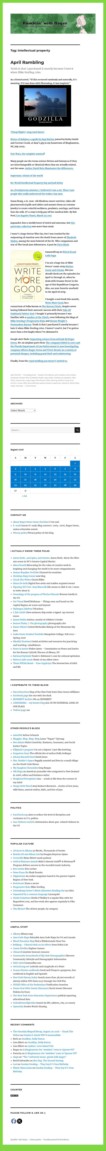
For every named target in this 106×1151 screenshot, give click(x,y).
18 (35, 479)
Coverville (18, 858)
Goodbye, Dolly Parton (33, 1038)
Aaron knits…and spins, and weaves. (31, 558)
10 (25, 474)
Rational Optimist (22, 656)
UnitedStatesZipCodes (24, 1003)
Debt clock (18, 963)
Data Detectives (21, 692)
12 (45, 474)
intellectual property (62, 378)
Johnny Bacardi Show (24, 757)
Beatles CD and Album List (26, 854)
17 (25, 479)
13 (55, 474)
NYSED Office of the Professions (29, 984)
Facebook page (20, 695)
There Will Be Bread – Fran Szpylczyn (32, 663)
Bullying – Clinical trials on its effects (32, 944)
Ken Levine (19, 868)
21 (65, 479)
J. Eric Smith (19, 612)
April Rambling (27, 62)
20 (55, 479)
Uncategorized (29, 375)
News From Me (20, 872)
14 (65, 474)
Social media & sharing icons (38, 1149)
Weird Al (65, 383)
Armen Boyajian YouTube (26, 572)
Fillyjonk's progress (23, 749)
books (40, 375)
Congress (14, 378)
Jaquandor (20, 380)
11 (35, 474)
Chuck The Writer (22, 579)
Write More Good (54, 302)
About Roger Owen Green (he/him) (31, 522)
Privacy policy (20, 533)
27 (55, 485)
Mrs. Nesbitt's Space (23, 760)
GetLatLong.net (21, 966)
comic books (59, 375)
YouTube (19, 386)
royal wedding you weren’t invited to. (48, 361)
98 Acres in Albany (22, 850)
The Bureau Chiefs (51, 306)
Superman (56, 383)
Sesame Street (45, 383)
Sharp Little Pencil (22, 786)
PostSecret (18, 883)
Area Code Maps (21, 937)
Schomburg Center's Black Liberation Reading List (39, 890)
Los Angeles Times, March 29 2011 (34, 215)
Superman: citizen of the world (26, 175)
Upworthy (18, 1006)
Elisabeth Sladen (37, 378)
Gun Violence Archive (24, 822)
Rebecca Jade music (23, 659)
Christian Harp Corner (24, 576)
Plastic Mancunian (22, 1068)
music (19, 383)
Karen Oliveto (20, 627)
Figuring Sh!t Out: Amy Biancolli (29, 587)
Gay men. (58, 193)
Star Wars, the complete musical (27, 153)
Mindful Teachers (22, 641)
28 (65, 485)
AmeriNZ (17, 735)
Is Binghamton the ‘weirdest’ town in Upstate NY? (49, 1049)
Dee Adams (18, 742)
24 (25, 485)
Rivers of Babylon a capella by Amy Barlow (32, 139)
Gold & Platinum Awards (25, 861)
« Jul (24, 496)
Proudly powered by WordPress (56, 1140)
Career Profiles (20, 948)
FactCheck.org (20, 814)
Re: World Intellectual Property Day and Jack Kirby (36, 183)
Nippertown (19, 876)
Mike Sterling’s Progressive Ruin (27, 321)
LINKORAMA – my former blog (29, 703)
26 (45, 485)
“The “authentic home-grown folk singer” (44, 1057)
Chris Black (63, 244)
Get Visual (18, 601)
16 (15, 479)
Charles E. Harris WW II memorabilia (41, 1035)
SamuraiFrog (33, 383)
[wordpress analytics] (45, 1095)
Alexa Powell (19, 565)
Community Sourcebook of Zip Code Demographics (39, 955)
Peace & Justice (20, 648)
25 (35, 485)
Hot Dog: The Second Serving (48, 1060)
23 (15, 485)
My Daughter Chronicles (25, 768)
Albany (16, 933)
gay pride (49, 378)
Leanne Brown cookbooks (26, 970)
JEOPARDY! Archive (23, 699)
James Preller (19, 619)
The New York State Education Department (35, 995)
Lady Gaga (30, 380)
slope (15, 1057)
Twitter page (19, 710)
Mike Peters (40, 380)
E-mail (16, 525)
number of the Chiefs (37, 317)
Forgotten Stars (21, 753)
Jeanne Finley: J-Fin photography (30, 623)
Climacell (17, 952)
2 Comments (30, 386)
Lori (15, 1064)
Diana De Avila (20, 583)
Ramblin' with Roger (19, 1140)
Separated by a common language (30, 894)
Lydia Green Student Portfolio (28, 634)
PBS (25, 383)
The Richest (19, 908)
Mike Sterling (51, 380)
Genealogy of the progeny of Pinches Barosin (36, 594)
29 (75, 485)
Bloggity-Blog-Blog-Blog (26, 738)
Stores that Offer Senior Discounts (30, 988)
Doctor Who (24, 378)
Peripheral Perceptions (24, 778)
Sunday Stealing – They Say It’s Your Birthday (44, 1064)
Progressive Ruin (21, 887)
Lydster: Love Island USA (40, 1046)
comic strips (71, 375)
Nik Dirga (18, 771)
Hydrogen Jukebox (22, 608)
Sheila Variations (22, 898)
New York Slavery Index (25, 977)
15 (75, 474)
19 (45, 479)
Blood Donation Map (23, 941)
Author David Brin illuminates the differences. (49, 168)
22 (75, 479)
